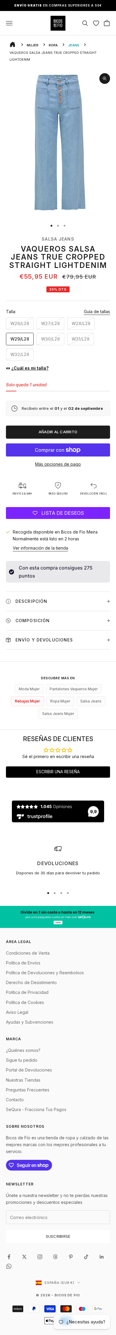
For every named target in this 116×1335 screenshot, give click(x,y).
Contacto (15, 1099)
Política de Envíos (23, 962)
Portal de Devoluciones (29, 1069)
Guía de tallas (97, 311)
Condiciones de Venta (28, 953)
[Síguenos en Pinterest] (71, 1257)
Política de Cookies (25, 1002)
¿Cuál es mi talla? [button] (29, 368)
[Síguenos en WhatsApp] (9, 1266)
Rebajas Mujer (27, 701)
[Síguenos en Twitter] (24, 1257)
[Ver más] (58, 917)
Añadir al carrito (58, 431)
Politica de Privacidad (27, 992)
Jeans (73, 45)
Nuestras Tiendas (23, 1080)
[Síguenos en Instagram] (40, 1257)
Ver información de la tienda (40, 547)
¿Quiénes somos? (23, 1050)
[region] (58, 864)
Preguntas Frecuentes (27, 1089)
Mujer (32, 45)
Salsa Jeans (58, 238)
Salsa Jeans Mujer (58, 713)
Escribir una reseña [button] (58, 771)
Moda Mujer (29, 689)
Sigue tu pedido (21, 1060)
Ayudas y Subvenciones (29, 1022)
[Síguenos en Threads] (55, 1257)
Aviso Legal (17, 1012)
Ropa (53, 45)
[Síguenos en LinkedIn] (102, 1257)
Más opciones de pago (58, 464)
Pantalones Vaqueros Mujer (74, 689)
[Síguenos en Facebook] (9, 1257)
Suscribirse (58, 1236)
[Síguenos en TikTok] (86, 1257)
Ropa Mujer (60, 701)
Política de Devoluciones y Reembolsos (45, 972)
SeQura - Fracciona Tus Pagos (36, 1109)
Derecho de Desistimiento (31, 982)
